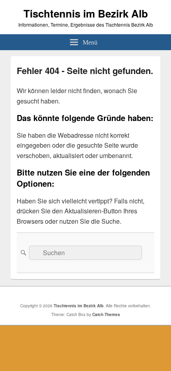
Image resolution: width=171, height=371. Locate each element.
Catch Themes (106, 314)
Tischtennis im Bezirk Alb (85, 13)
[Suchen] (23, 253)
